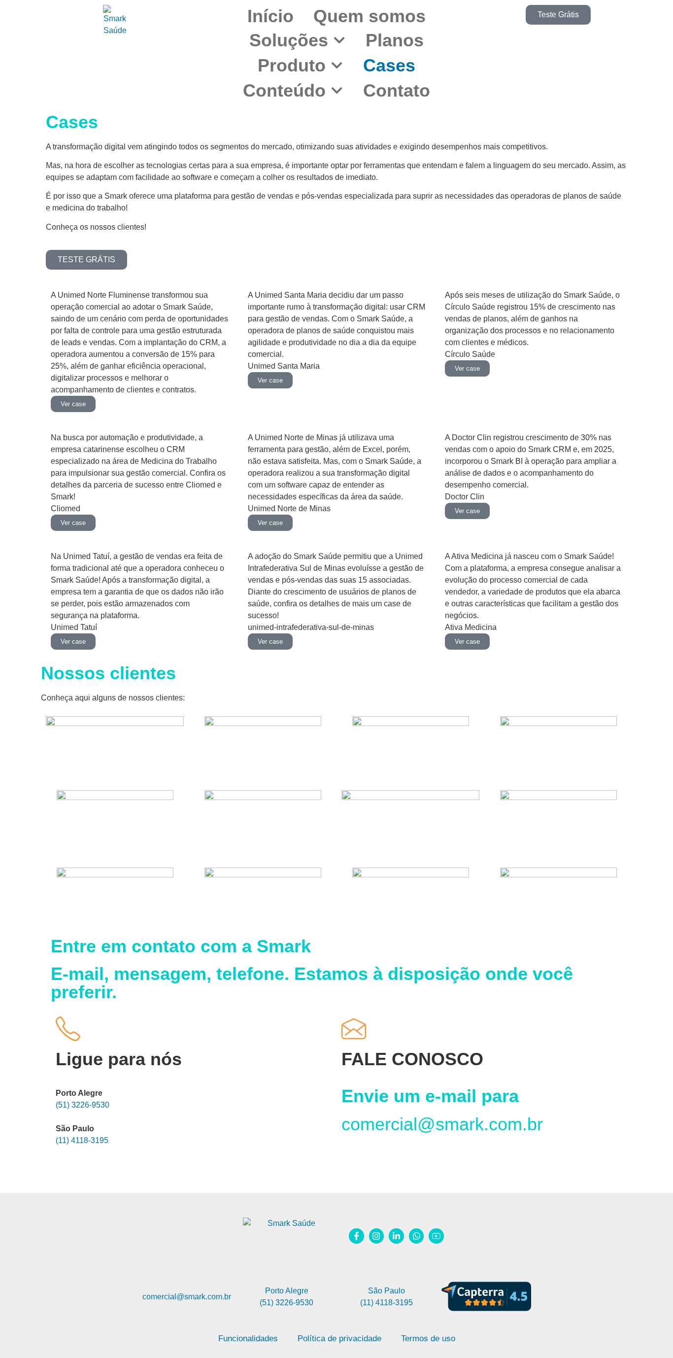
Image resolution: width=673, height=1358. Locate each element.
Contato (396, 90)
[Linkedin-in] (396, 1236)
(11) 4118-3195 (82, 1140)
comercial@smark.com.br (442, 1124)
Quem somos (369, 16)
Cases (389, 65)
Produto (292, 65)
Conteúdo (284, 90)
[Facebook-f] (356, 1236)
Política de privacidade (339, 1338)
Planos (395, 40)
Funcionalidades (248, 1338)
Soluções (288, 40)
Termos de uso (428, 1338)
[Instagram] (376, 1236)
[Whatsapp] (416, 1236)
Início (270, 16)
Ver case (73, 404)
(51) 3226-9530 (82, 1105)
